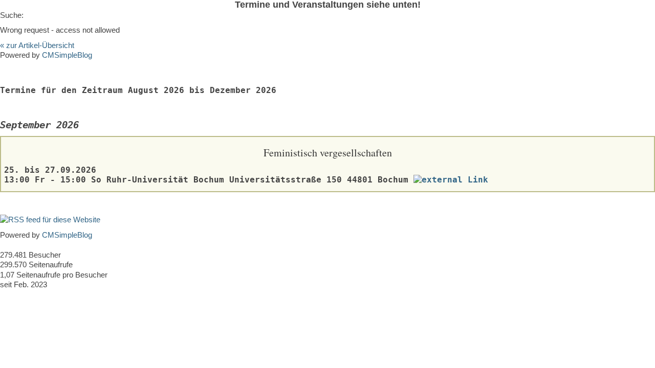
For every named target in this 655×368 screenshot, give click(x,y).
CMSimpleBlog (67, 55)
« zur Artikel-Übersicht (37, 45)
